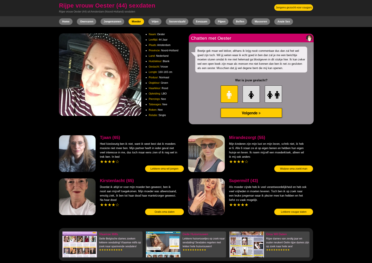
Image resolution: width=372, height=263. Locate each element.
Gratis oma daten (165, 211)
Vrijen (155, 21)
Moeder (136, 21)
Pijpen (221, 21)
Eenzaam (201, 21)
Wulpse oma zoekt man (293, 168)
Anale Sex (283, 21)
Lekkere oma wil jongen (164, 168)
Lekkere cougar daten (294, 211)
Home (66, 21)
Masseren (261, 21)
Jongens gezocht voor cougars (294, 7)
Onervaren (86, 21)
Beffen (240, 21)
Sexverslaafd (177, 21)
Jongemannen (112, 21)
